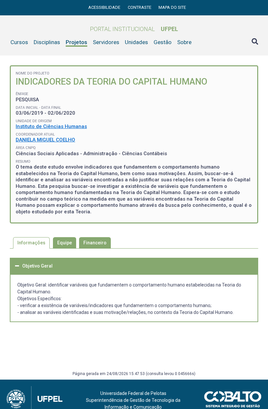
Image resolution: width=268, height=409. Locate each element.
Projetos (76, 42)
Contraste (140, 7)
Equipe (64, 242)
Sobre (184, 42)
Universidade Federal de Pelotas (133, 393)
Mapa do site (172, 7)
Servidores (106, 42)
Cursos (19, 42)
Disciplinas (47, 42)
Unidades (136, 42)
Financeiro (95, 242)
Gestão (163, 42)
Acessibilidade (104, 7)
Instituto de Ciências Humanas (51, 126)
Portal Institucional (134, 28)
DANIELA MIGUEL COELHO (45, 140)
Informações (31, 242)
